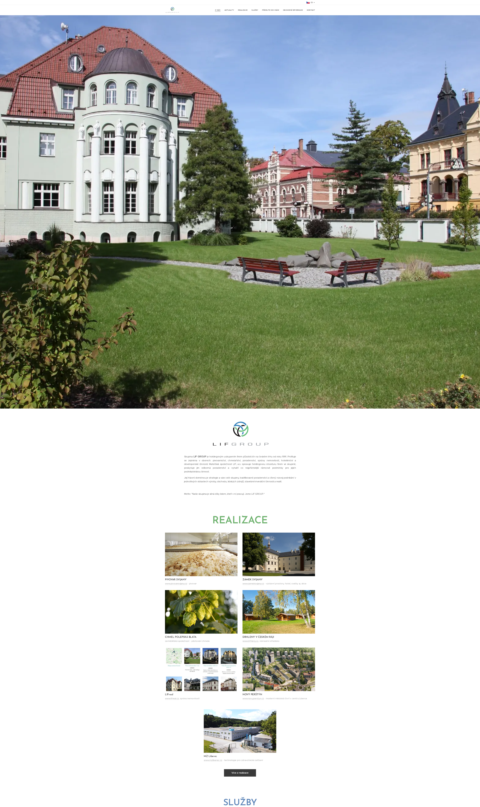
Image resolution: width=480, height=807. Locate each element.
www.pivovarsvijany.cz (176, 583)
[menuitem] (218, 10)
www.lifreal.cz (172, 698)
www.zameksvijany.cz (253, 583)
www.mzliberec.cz (213, 760)
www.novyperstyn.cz (253, 698)
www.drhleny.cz (250, 641)
